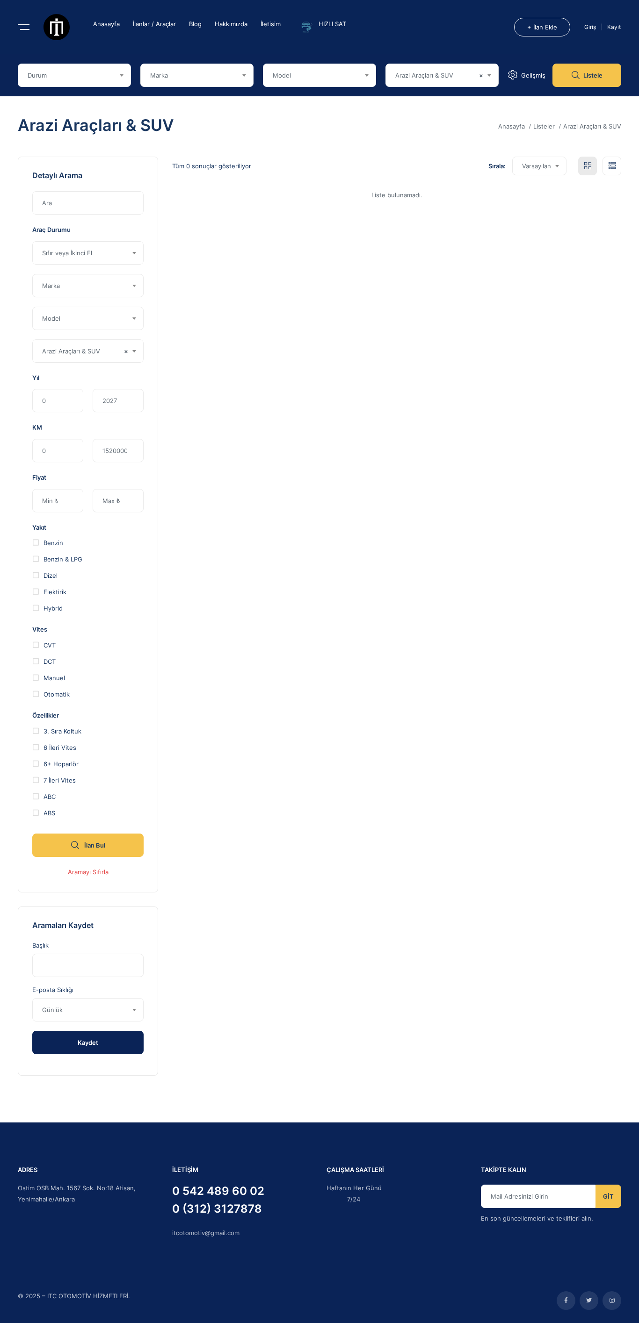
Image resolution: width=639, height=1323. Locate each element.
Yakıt (39, 527)
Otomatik (57, 693)
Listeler (544, 126)
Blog (195, 24)
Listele (593, 75)
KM (37, 427)
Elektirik (55, 591)
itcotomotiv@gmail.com (206, 1233)
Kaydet (88, 1042)
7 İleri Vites (60, 780)
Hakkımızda (231, 24)
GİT (608, 1196)
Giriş (590, 26)
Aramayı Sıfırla (88, 872)
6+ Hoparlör (61, 763)
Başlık (40, 945)
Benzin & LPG (63, 558)
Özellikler (45, 715)
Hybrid (53, 607)
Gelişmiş (533, 75)
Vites (39, 629)
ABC (50, 796)
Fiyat (39, 477)
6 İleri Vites (60, 747)
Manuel (54, 677)
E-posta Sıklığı (52, 989)
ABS (49, 812)
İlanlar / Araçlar (154, 24)
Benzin (53, 542)
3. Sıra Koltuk (62, 730)
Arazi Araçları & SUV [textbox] (439, 75)
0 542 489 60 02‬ (218, 1191)
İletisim (271, 24)
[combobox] (74, 75)
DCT (50, 661)
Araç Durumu (51, 229)
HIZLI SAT (332, 24)
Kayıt (614, 26)
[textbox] (74, 75)
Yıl (35, 377)
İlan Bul (94, 845)
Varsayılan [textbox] (536, 166)
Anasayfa (106, 24)
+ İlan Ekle (542, 27)
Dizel (51, 575)
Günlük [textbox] (52, 1010)
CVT (50, 644)
